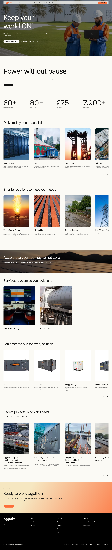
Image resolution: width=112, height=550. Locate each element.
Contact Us (60, 532)
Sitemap (98, 544)
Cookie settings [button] (105, 544)
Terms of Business (75, 544)
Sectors (33, 518)
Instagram (94, 521)
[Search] (55, 2)
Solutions (33, 521)
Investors (59, 525)
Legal (82, 544)
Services (33, 525)
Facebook (85, 521)
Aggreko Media (88, 521)
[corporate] (8, 2)
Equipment (59, 518)
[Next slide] (107, 174)
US (95, 2)
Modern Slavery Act (90, 544)
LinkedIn (91, 521)
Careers (59, 528)
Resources (59, 521)
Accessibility (66, 544)
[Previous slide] (103, 174)
